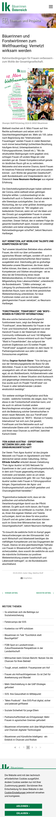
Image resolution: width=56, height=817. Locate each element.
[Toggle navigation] (50, 6)
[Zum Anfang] (15, 747)
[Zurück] (20, 747)
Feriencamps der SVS (15, 622)
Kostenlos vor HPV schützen (19, 628)
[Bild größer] (28, 94)
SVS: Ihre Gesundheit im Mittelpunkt (23, 694)
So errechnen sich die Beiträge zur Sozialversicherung (22, 614)
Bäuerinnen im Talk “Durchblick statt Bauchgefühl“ (23, 637)
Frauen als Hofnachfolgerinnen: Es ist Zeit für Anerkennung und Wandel (28, 676)
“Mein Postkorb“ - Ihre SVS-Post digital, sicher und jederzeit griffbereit (27, 702)
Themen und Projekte (25, 21)
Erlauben (22, 813)
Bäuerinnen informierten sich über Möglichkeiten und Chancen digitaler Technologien (29, 728)
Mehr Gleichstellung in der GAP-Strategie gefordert (25, 686)
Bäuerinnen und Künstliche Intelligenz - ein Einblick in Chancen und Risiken (26, 738)
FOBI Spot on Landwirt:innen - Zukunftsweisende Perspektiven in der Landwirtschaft (24, 648)
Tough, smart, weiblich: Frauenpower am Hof (27, 667)
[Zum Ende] (40, 747)
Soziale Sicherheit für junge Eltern (22, 710)
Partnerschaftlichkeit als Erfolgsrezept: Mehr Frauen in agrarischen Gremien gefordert (27, 719)
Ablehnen (22, 806)
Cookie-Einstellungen (15, 792)
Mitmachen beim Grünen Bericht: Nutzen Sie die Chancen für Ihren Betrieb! (29, 660)
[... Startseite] (14, 6)
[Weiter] (36, 747)
